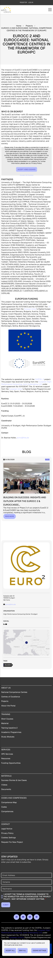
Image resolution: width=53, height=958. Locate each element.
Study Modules (7, 737)
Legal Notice (6, 829)
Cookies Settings (8, 837)
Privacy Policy (7, 833)
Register (23, 2)
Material (4, 723)
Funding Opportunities (11, 763)
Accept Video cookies (27, 169)
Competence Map (9, 802)
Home (18, 26)
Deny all (22, 950)
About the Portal (8, 706)
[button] (26, 642)
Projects (29, 26)
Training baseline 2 (9, 728)
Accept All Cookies (26, 175)
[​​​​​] (16, 917)
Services (5, 749)
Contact (5, 824)
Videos (4, 785)
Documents (6, 789)
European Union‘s (16, 937)
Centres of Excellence (10, 697)
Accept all (10, 950)
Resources (5, 758)
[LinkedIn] (4, 624)
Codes (4, 807)
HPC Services (7, 754)
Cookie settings (39, 950)
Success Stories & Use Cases (14, 780)
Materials (6, 776)
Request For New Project (12, 842)
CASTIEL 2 (39, 379)
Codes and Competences (13, 798)
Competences (7, 811)
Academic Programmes (11, 732)
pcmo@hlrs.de (23, 437)
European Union (16, 389)
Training (5, 714)
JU (49, 307)
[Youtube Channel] (6, 624)
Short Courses (7, 719)
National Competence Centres (14, 692)
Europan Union (30, 309)
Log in (30, 2)
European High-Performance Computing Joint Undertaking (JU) (26, 383)
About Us (6, 688)
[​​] (30, 917)
